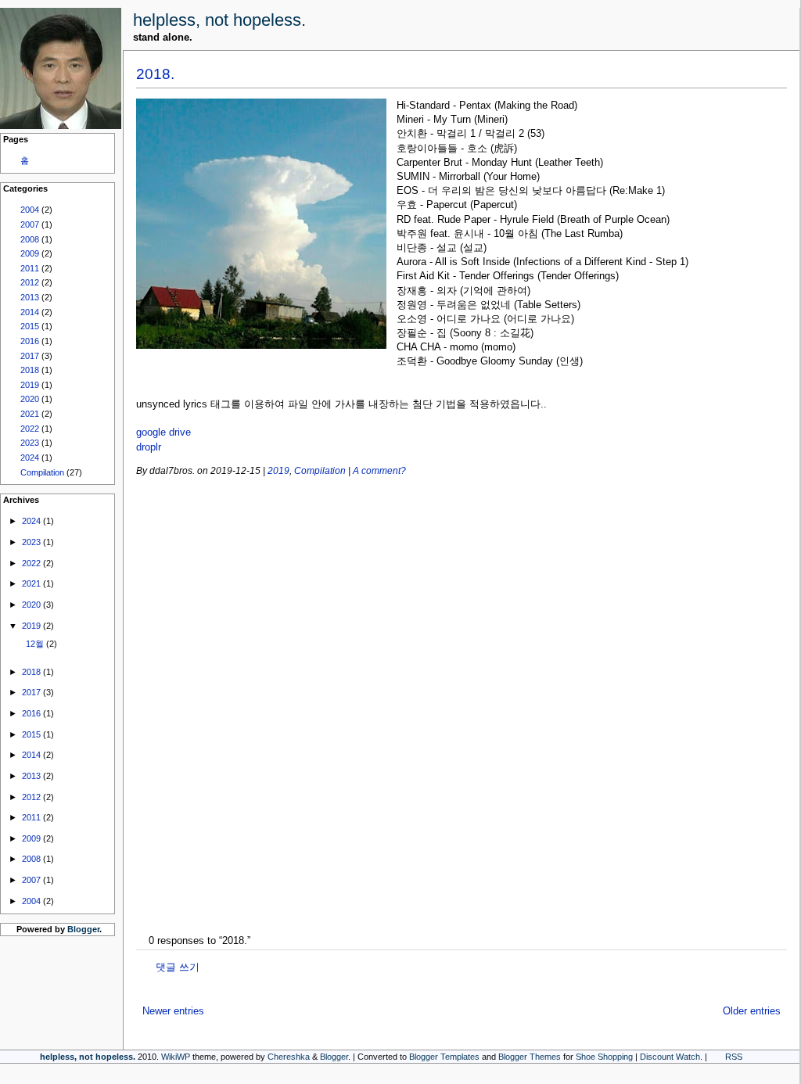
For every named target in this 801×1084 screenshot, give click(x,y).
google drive (163, 432)
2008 (29, 239)
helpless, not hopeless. (219, 20)
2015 (29, 326)
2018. (155, 73)
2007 (29, 224)
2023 (29, 442)
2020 (29, 399)
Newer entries (173, 1011)
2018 (29, 370)
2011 (29, 268)
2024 (29, 457)
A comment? (379, 470)
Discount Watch (670, 1056)
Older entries (752, 1011)
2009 (29, 253)
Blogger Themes (529, 1056)
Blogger (83, 929)
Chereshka (289, 1056)
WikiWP (175, 1056)
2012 (29, 282)
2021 (29, 413)
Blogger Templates (444, 1056)
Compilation (42, 472)
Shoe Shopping (604, 1056)
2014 (29, 312)
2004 (29, 209)
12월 (35, 643)
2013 (29, 297)
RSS (733, 1056)
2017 (29, 356)
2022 (29, 428)
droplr (148, 447)
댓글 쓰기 (177, 967)
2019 (29, 384)
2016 (29, 341)
